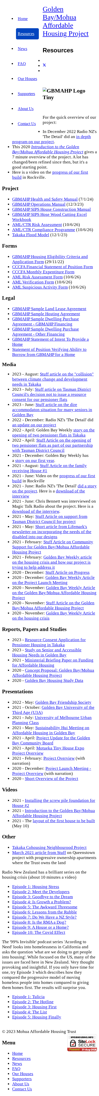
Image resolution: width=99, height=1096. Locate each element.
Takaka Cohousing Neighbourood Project (49, 847)
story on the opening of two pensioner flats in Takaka (53, 433)
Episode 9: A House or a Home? (40, 927)
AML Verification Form (33, 282)
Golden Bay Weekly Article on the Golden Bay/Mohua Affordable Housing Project (54, 592)
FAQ (22, 64)
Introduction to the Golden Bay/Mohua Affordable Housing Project (47, 149)
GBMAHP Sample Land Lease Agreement (49, 308)
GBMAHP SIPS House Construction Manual (51, 209)
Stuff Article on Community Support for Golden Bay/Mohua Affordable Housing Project (52, 546)
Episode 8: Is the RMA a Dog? (39, 922)
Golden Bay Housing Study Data (54, 680)
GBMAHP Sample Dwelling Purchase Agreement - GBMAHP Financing (45, 321)
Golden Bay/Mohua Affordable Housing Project (66, 21)
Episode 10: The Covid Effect (38, 932)
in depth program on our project (51, 139)
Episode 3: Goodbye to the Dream (42, 896)
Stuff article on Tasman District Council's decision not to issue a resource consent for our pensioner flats (51, 394)
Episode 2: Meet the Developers (41, 891)
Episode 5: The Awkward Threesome (44, 907)
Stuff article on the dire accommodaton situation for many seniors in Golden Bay (52, 409)
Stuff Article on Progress (67, 572)
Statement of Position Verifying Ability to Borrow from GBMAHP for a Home (49, 352)
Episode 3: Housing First (34, 1006)
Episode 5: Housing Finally (36, 1017)
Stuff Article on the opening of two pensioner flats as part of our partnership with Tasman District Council (52, 445)
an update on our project (34, 425)
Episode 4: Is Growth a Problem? (41, 901)
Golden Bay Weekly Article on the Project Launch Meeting (53, 580)
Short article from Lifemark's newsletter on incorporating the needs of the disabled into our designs (51, 531)
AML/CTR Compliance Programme (43, 229)
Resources (26, 34)
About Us (26, 109)
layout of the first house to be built (64, 820)
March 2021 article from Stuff (39, 852)
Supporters (26, 94)
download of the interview (35, 511)
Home (23, 19)
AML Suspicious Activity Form (40, 287)
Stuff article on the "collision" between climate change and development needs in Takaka (53, 379)
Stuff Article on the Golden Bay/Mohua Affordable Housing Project (53, 605)
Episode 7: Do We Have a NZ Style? (44, 917)
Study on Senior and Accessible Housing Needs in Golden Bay (46, 652)
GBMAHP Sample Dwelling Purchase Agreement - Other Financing (45, 332)
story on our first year (34, 460)
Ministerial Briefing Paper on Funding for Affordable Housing (52, 663)
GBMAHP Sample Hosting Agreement (46, 313)
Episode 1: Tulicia (28, 996)
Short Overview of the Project (51, 778)
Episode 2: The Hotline (33, 1001)
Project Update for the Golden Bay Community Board (51, 740)
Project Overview (59, 758)
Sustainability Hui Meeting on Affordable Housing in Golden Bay (50, 730)
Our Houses (27, 79)
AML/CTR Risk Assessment (37, 224)
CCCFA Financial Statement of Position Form (52, 266)
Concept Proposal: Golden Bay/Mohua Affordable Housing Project (53, 673)
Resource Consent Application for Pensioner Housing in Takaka (49, 642)
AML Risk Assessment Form (37, 277)
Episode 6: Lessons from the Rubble (44, 912)
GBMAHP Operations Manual (38, 204)
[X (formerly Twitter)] (44, 65)
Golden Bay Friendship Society (63, 702)
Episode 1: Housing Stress (35, 886)
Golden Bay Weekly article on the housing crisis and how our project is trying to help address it (52, 562)
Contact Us (27, 124)
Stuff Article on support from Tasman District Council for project (49, 519)
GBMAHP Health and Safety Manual (45, 199)
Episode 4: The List (29, 1012)
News (22, 49)
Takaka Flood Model (30, 234)
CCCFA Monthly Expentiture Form (43, 271)
